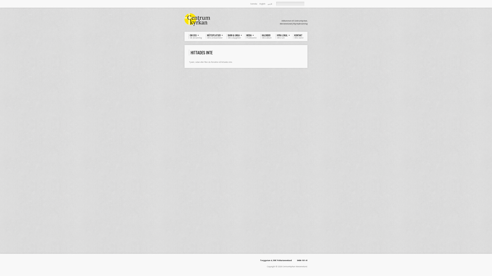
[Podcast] (193, 4)
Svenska (253, 4)
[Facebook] (189, 4)
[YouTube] (196, 4)
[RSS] (186, 4)
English (262, 4)
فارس (270, 4)
